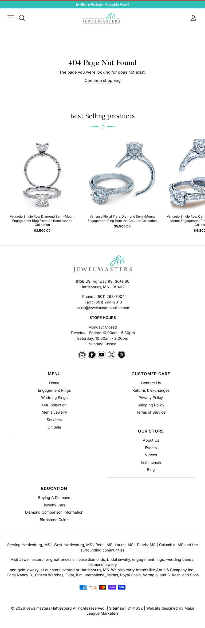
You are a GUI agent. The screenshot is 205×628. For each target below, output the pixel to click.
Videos (151, 455)
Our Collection (54, 405)
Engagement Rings (54, 390)
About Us (151, 440)
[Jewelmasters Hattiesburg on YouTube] (102, 355)
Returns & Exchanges (150, 390)
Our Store (151, 431)
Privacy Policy (151, 397)
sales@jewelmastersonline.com (103, 307)
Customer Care (151, 373)
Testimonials (150, 462)
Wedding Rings (54, 397)
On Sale (54, 427)
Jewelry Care (54, 505)
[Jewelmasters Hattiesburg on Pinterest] (121, 355)
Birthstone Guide (54, 519)
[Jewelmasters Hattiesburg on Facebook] (92, 355)
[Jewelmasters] (102, 265)
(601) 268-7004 (110, 296)
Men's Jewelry (54, 412)
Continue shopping (103, 80)
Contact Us (151, 383)
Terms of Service (150, 412)
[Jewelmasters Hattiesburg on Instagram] (82, 355)
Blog (151, 469)
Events (151, 447)
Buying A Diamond (54, 497)
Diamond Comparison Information (54, 512)
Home (54, 383)
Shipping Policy (150, 405)
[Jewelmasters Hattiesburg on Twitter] (112, 355)
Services (54, 419)
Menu (54, 373)
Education (54, 488)
